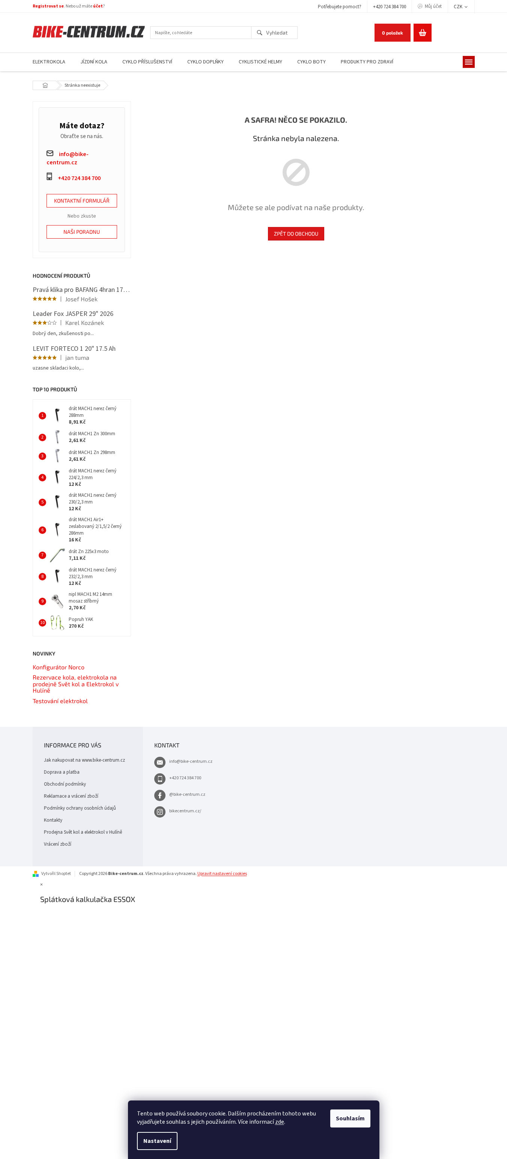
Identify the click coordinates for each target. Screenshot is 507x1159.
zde (279, 1122)
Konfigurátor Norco (58, 667)
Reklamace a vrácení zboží (71, 796)
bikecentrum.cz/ (185, 811)
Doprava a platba (62, 772)
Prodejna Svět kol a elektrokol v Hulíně (83, 832)
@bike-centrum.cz (187, 794)
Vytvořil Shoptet (56, 873)
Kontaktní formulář (82, 200)
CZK (458, 6)
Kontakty (53, 820)
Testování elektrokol (60, 701)
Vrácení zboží (57, 844)
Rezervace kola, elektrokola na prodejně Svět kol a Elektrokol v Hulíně (76, 684)
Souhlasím (350, 1118)
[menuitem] (49, 62)
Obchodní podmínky (65, 784)
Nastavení (157, 1141)
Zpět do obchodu (296, 233)
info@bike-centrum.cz (190, 761)
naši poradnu (81, 231)
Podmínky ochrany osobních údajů (80, 808)
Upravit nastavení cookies (222, 873)
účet (98, 6)
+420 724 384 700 (389, 6)
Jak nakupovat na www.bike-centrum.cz (84, 760)
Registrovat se (48, 6)
